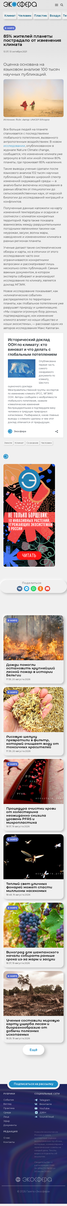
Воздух (55, 15)
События (8, 1100)
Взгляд (7, 1104)
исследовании (14, 145)
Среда (7, 1112)
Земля (8, 443)
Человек (24, 15)
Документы (10, 1125)
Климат (10, 15)
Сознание (32, 443)
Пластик (40, 15)
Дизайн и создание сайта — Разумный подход (44, 1195)
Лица (6, 1116)
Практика (8, 1108)
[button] (56, 5)
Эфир (6, 1121)
